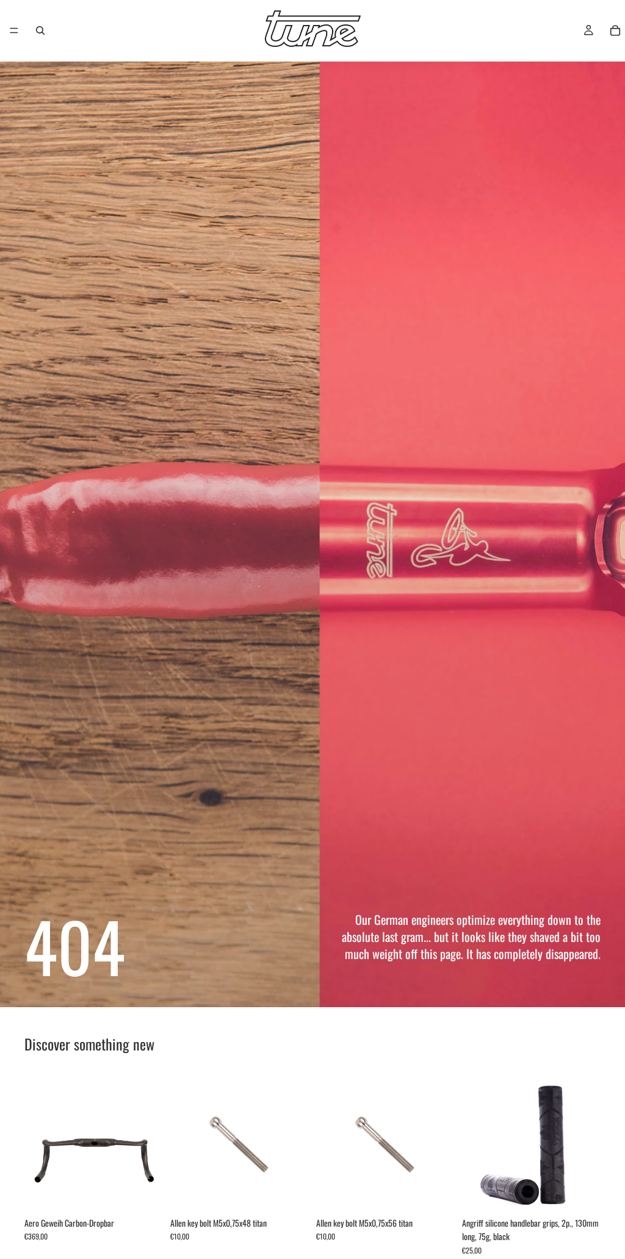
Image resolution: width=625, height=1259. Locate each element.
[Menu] (14, 30)
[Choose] (144, 1193)
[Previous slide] (37, 1142)
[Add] (290, 1193)
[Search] (40, 30)
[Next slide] (149, 1142)
